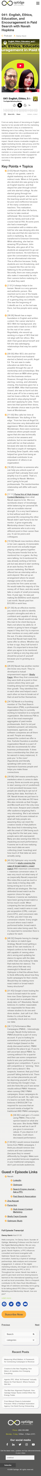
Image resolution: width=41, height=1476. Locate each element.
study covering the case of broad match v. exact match (21, 866)
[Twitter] (11, 1304)
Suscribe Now (14, 1314)
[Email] (25, 1304)
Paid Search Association (24, 1196)
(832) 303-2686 (23, 1430)
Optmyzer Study (14, 1221)
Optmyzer (17, 1185)
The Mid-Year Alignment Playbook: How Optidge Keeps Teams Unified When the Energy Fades (19, 1392)
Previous (6, 1325)
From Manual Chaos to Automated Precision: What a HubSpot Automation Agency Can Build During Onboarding (19, 1403)
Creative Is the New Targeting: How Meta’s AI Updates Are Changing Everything (18, 1371)
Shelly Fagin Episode (17, 1216)
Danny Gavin (21, 36)
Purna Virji (12, 1205)
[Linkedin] (18, 1304)
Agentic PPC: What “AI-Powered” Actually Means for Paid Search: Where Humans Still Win (20, 1381)
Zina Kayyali (13, 1201)
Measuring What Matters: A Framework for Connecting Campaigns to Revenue (19, 1360)
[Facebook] (4, 1304)
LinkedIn (17, 1180)
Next (37, 1325)
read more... (7, 1298)
